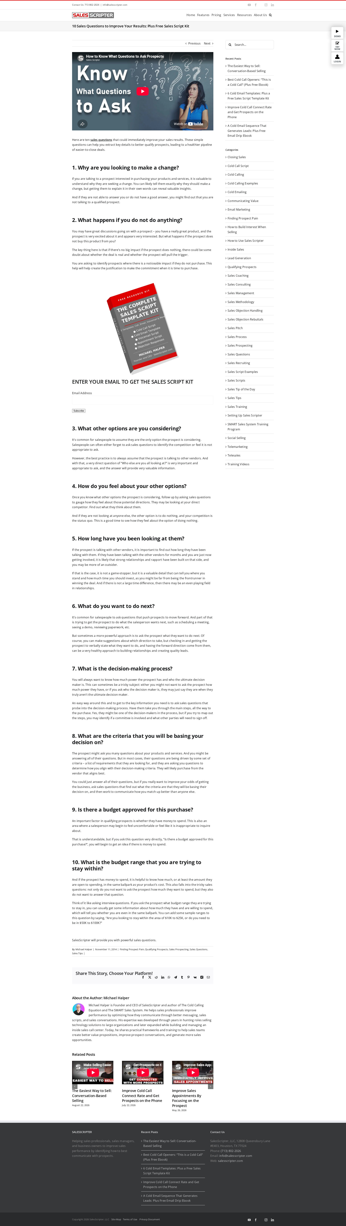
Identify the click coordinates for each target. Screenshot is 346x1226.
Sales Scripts (236, 380)
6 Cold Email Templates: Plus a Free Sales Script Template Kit (172, 1170)
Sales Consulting (239, 284)
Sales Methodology (241, 302)
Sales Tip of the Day (241, 389)
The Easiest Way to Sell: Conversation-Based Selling (92, 1095)
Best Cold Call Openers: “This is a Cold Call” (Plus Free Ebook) (173, 1157)
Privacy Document (149, 1219)
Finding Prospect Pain (132, 949)
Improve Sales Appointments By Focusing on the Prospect (186, 1098)
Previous (194, 43)
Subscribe (79, 410)
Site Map (116, 1219)
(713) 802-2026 (231, 1151)
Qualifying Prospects (156, 949)
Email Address (82, 393)
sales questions (101, 140)
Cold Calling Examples (243, 183)
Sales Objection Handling (245, 311)
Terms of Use (130, 1219)
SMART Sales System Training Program (248, 426)
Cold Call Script (238, 166)
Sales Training (237, 407)
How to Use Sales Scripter (246, 241)
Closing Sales (237, 157)
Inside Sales (236, 249)
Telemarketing (238, 447)
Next (207, 43)
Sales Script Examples (243, 372)
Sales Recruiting (239, 363)
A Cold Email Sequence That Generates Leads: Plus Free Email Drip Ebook (247, 131)
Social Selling (237, 438)
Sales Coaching (238, 276)
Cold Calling (236, 175)
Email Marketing (239, 209)
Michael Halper (84, 949)
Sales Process (237, 337)
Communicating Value (243, 201)
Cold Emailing (237, 192)
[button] (270, 14)
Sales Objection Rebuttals (245, 319)
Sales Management (241, 293)
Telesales (234, 455)
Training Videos (238, 464)
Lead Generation (239, 258)
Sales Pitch (235, 328)
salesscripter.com (230, 1161)
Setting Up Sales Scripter (245, 415)
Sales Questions (198, 949)
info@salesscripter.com (115, 4)
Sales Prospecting (179, 949)
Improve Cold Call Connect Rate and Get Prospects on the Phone (142, 1095)
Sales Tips (77, 953)
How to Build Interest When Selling (247, 229)
